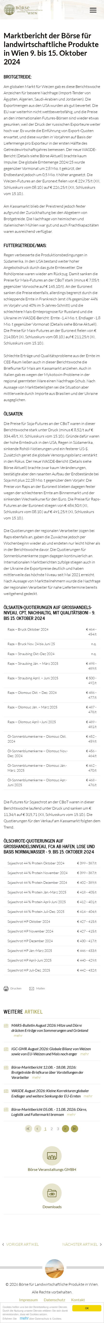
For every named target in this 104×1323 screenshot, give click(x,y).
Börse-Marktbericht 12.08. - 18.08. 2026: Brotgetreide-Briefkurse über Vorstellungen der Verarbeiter (47, 1072)
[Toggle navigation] (93, 10)
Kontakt (78, 1299)
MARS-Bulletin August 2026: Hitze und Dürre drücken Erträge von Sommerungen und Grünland (49, 1028)
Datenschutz (54, 1299)
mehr (24, 1318)
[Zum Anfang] (28, 1128)
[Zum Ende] (74, 1128)
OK (87, 1308)
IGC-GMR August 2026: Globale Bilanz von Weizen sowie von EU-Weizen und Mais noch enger (51, 1051)
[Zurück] (37, 1128)
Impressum (28, 1299)
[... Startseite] (23, 9)
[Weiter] (65, 1128)
